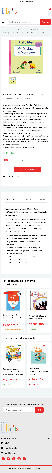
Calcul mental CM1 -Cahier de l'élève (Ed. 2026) (12, 318)
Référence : (8, 99)
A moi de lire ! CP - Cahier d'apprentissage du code (38, 371)
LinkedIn (24, 458)
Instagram (19, 458)
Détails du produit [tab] (36, 199)
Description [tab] (12, 199)
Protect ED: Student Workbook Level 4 (37, 317)
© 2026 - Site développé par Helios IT (26, 468)
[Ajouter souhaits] (20, 294)
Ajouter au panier (28, 169)
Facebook (3, 458)
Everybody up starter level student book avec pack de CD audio (13, 372)
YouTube (8, 458)
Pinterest (13, 458)
